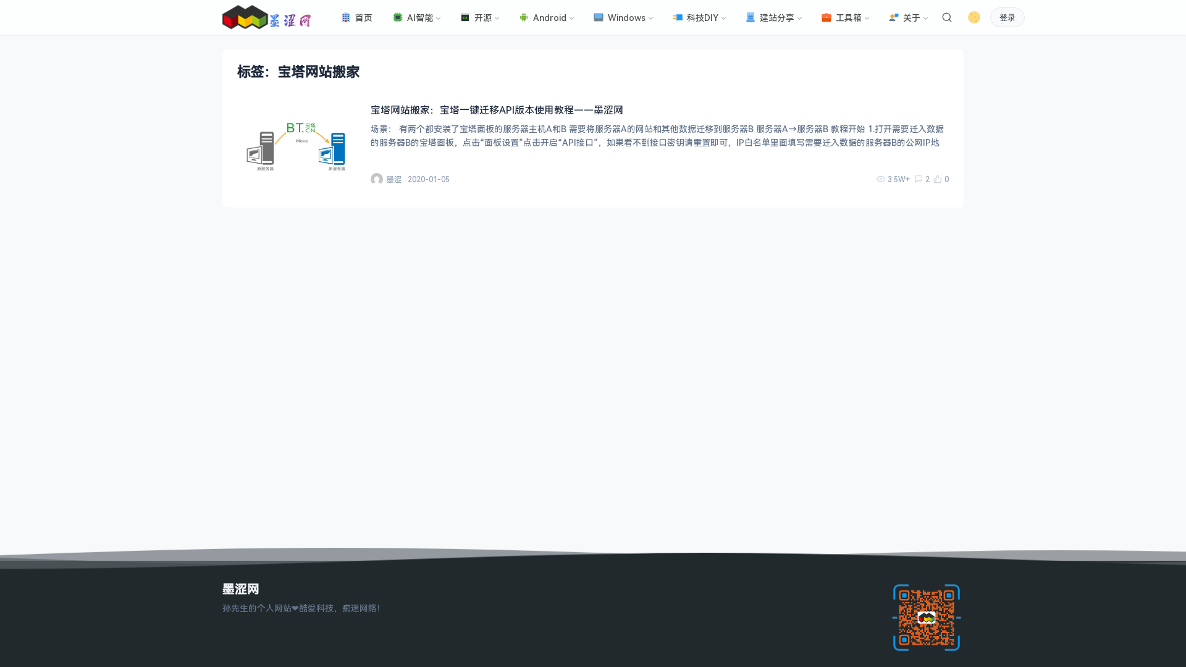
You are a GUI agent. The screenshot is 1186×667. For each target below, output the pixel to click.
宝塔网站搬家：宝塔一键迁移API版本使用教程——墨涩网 (497, 110)
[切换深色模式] (974, 17)
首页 (363, 17)
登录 (1007, 17)
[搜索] (947, 17)
